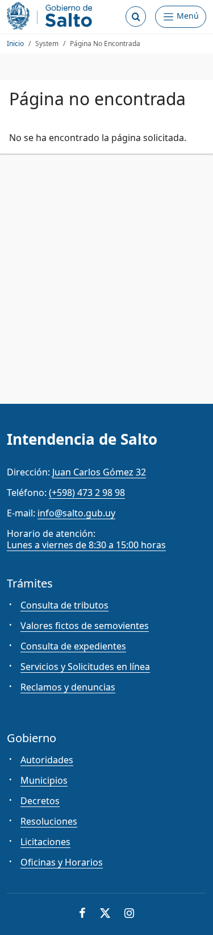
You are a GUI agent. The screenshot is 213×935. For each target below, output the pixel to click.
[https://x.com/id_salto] (105, 914)
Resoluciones (48, 821)
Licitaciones (45, 841)
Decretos (40, 801)
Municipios (44, 780)
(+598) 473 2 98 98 (87, 492)
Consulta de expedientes (73, 646)
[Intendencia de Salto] (52, 16)
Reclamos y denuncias (67, 687)
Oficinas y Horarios (61, 862)
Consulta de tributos (64, 605)
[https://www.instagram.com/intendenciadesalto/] (129, 914)
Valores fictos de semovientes (84, 625)
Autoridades (46, 760)
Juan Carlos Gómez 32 (99, 472)
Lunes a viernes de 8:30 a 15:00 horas (86, 545)
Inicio (15, 43)
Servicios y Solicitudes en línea (85, 666)
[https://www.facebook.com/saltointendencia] (82, 914)
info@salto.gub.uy (76, 513)
